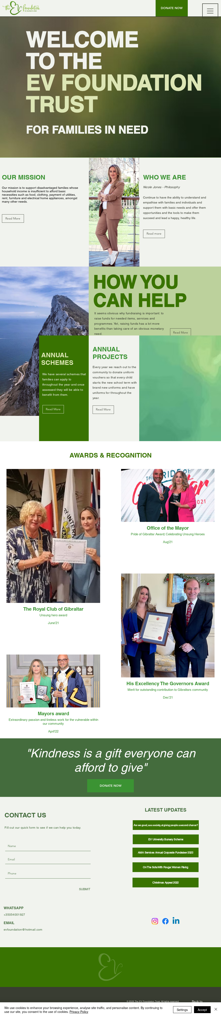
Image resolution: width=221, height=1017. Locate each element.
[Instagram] (155, 921)
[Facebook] (165, 921)
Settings (182, 1009)
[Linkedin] (176, 921)
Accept (202, 1009)
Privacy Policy (78, 1011)
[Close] (215, 1010)
